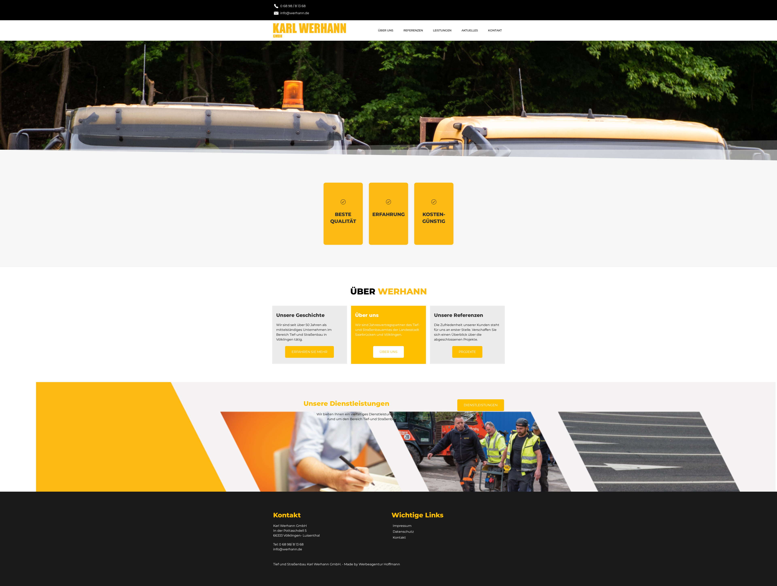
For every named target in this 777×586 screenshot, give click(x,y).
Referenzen (413, 30)
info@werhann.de (287, 549)
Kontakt (495, 30)
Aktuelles (470, 30)
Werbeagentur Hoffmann (379, 564)
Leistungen (442, 30)
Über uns (385, 30)
